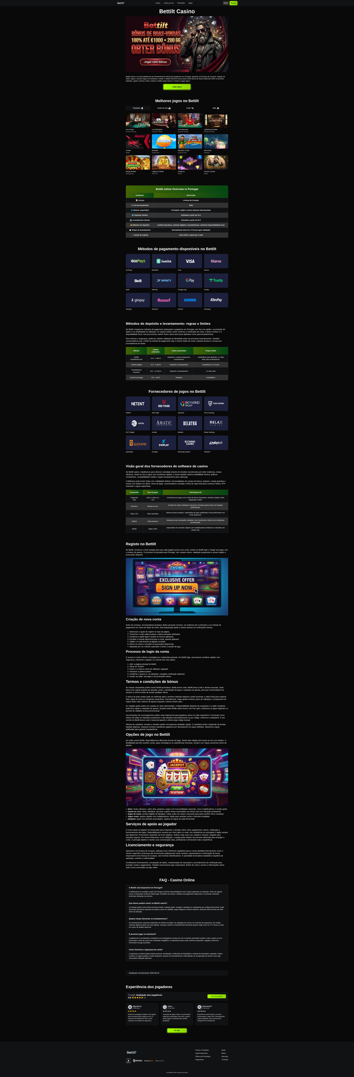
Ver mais (177, 1030)
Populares (136, 108)
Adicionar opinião (217, 996)
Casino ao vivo (162, 108)
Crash (188, 108)
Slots (214, 108)
